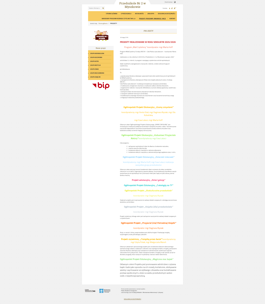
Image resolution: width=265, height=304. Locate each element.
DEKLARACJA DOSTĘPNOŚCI (166, 14)
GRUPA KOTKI (94, 61)
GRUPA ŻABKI (94, 69)
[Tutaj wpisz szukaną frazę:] (94, 8)
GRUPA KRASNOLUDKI (97, 53)
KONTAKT (172, 19)
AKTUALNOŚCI (139, 14)
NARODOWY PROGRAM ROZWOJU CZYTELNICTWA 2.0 (118, 19)
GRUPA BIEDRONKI (96, 57)
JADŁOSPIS (151, 14)
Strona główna (102, 23)
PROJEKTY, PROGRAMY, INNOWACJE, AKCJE (152, 19)
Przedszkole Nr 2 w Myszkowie (132, 5)
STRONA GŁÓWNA (111, 14)
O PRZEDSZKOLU (126, 14)
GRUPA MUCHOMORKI (97, 73)
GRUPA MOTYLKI (95, 65)
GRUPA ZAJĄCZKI (95, 77)
